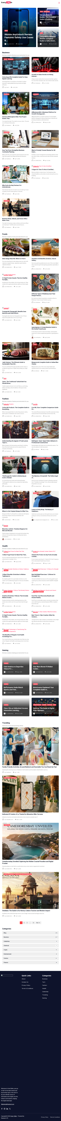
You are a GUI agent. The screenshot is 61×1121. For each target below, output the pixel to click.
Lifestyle (12, 458)
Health (6, 570)
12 (33, 922)
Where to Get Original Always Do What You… (15, 511)
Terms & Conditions (27, 988)
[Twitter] (10, 1108)
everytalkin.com (9, 819)
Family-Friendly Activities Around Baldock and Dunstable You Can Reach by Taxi (29, 767)
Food (5, 240)
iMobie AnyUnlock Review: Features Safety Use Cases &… (18, 37)
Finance (12, 874)
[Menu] (59, 3)
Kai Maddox (38, 337)
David (7, 87)
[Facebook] (2, 1108)
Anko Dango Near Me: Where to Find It (14, 258)
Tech (6, 30)
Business (10, 59)
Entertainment (37, 704)
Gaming (6, 663)
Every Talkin (14, 1116)
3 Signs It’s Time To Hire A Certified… (43, 169)
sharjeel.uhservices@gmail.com (42, 519)
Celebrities (36, 458)
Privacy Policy (26, 985)
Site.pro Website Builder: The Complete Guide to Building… (48, 17)
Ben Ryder (8, 519)
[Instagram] (4, 1108)
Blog (5, 59)
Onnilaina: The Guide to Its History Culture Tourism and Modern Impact (26, 911)
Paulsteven (38, 83)
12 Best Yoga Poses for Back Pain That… (14, 555)
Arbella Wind (11, 43)
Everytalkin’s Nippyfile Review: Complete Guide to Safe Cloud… (48, 39)
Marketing (46, 11)
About (23, 979)
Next (37, 922)
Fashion (6, 423)
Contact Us (25, 982)
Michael (45, 43)
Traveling (6, 729)
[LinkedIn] (7, 1108)
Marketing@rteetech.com (7, 1104)
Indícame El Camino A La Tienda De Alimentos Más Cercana (22, 814)
